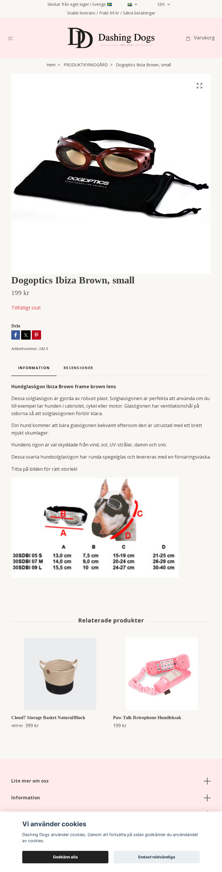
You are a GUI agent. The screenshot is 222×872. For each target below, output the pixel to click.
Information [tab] (34, 367)
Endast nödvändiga (156, 857)
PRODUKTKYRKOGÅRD (86, 64)
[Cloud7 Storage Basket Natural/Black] (60, 674)
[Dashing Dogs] (111, 38)
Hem (51, 64)
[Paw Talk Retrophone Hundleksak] (161, 674)
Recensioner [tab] (78, 367)
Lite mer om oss (30, 781)
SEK (162, 4)
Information (25, 797)
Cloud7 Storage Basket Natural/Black (48, 717)
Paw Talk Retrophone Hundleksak (147, 717)
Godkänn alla (65, 857)
